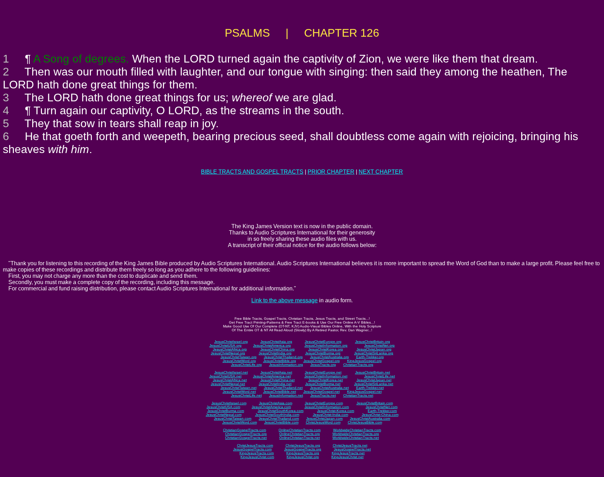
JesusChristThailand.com (279, 418)
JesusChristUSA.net (225, 376)
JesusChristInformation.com (326, 407)
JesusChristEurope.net (323, 372)
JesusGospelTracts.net (352, 449)
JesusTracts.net (323, 395)
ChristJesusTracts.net (350, 445)
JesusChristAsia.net (276, 372)
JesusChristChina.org (277, 349)
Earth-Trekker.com (382, 411)
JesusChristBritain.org (372, 342)
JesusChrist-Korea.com (335, 411)
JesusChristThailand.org (283, 357)
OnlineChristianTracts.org (299, 434)
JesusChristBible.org (279, 361)
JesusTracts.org (323, 365)
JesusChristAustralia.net (329, 388)
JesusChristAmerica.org (272, 345)
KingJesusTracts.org (302, 453)
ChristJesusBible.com (365, 422)
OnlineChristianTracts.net (299, 438)
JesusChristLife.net (379, 376)
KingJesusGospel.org (364, 361)
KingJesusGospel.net (364, 391)
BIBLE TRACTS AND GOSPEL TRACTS (252, 172)
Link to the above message (284, 300)
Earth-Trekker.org (370, 357)
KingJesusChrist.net (347, 457)
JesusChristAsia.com (275, 403)
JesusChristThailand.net (283, 388)
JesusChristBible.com (281, 422)
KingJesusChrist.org (303, 457)
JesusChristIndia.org (275, 353)
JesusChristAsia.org (276, 342)
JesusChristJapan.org (374, 349)
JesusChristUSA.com (223, 407)
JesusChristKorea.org (325, 349)
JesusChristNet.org (379, 345)
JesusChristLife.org (246, 365)
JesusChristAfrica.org (230, 349)
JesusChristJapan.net (374, 380)
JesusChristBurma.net (322, 384)
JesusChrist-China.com (380, 415)
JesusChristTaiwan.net (239, 388)
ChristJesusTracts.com (255, 445)
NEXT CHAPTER (381, 172)
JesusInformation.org (286, 365)
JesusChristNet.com (381, 407)
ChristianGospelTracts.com (244, 430)
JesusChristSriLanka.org (373, 353)
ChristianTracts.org (358, 365)
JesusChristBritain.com (375, 403)
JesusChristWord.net (239, 391)
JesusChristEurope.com (324, 403)
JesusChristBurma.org (322, 353)
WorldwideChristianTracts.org (355, 434)
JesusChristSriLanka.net (373, 384)
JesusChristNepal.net (228, 384)
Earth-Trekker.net (370, 388)
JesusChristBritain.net (372, 372)
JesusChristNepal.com (224, 415)
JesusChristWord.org (239, 361)
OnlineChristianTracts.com (300, 430)
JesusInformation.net (286, 395)
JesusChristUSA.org (225, 345)
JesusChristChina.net (277, 380)
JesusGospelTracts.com (252, 449)
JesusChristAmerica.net (272, 376)
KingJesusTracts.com (256, 453)
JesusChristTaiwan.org (239, 357)
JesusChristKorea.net (325, 380)
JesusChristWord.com (239, 422)
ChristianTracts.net (358, 395)
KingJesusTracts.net (348, 453)
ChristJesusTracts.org (303, 445)
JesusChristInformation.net (325, 376)
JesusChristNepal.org (228, 353)
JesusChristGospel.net (321, 391)
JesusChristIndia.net (275, 384)
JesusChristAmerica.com (271, 407)
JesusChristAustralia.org (329, 357)
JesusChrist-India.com (330, 415)
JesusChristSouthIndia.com (277, 415)
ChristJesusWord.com (323, 422)
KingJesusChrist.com (257, 457)
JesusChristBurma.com (225, 411)
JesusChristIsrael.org (231, 342)
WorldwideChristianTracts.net (355, 438)
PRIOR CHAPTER (331, 172)
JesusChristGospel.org (321, 361)
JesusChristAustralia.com (370, 418)
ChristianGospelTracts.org (246, 434)
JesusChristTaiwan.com (232, 418)
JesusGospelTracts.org (302, 449)
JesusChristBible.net (279, 391)
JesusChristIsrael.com (228, 403)
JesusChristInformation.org (325, 345)
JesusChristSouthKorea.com (280, 411)
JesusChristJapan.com (324, 418)
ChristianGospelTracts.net (246, 438)
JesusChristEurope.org (323, 342)
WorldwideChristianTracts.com (357, 430)
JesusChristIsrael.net (231, 372)
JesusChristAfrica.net (230, 380)
